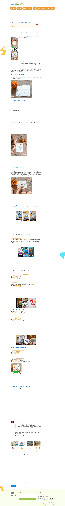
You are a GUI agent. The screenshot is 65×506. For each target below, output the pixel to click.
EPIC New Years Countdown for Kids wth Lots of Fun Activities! (37, 449)
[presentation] (14, 443)
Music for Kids (12, 497)
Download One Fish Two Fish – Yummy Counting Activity (26, 394)
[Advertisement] (41, 3)
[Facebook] (37, 24)
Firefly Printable (14, 318)
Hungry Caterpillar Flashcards (18, 319)
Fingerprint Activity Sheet (16, 314)
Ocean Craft (24, 278)
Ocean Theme (32, 284)
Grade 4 (44, 0)
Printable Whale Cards (15, 277)
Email (28, 483)
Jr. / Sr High (52, 0)
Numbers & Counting (23, 25)
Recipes (18, 0)
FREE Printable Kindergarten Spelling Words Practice (15, 449)
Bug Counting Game (18, 317)
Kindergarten (33, 0)
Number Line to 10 (17, 324)
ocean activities (18, 270)
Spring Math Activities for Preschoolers (18, 350)
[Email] (38, 24)
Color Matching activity (17, 276)
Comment (13, 471)
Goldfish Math (15, 243)
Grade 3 (42, 0)
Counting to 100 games (16, 352)
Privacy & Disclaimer (24, 503)
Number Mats (14, 320)
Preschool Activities (13, 496)
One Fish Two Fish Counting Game (17, 245)
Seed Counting (18, 351)
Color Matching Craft (18, 285)
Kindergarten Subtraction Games (20, 237)
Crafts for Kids (12, 492)
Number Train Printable (16, 322)
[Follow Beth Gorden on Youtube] (20, 435)
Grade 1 (37, 0)
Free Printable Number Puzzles (17, 321)
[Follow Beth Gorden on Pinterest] (23, 435)
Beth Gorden (17, 421)
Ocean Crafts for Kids (19, 286)
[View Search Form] (28, 0)
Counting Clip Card (18, 311)
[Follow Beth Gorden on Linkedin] (21, 435)
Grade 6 (50, 0)
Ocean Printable (14, 279)
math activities (17, 25)
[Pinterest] (36, 24)
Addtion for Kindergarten (19, 242)
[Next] (39, 448)
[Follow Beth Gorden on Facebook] (15, 435)
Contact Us (12, 499)
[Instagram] (50, 503)
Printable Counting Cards (21, 355)
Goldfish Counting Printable (25, 239)
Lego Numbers (14, 361)
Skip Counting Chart (15, 353)
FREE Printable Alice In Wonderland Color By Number (22, 449)
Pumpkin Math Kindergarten (16, 312)
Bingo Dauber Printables (20, 358)
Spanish (11, 494)
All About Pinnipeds (15, 283)
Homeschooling (12, 493)
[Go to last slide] (12, 448)
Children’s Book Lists (13, 498)
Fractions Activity (26, 274)
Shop (22, 0)
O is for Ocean (14, 282)
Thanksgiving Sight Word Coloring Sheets (30, 449)
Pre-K (30, 0)
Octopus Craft (19, 280)
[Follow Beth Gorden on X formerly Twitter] (17, 435)
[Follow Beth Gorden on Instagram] (18, 435)
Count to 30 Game (17, 349)
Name (13, 483)
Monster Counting (15, 360)
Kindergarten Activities (13, 495)
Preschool (13, 26)
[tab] (24, 454)
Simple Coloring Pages (17, 275)
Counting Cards (17, 316)
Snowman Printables (18, 359)
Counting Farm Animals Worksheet (17, 357)
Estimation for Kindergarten (16, 238)
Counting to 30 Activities (18, 313)
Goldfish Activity (17, 241)
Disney (20, 0)
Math (14, 25)
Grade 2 (39, 0)
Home (12, 0)
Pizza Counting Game (15, 354)
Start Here (14, 0)
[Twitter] (53, 505)
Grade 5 (47, 0)
